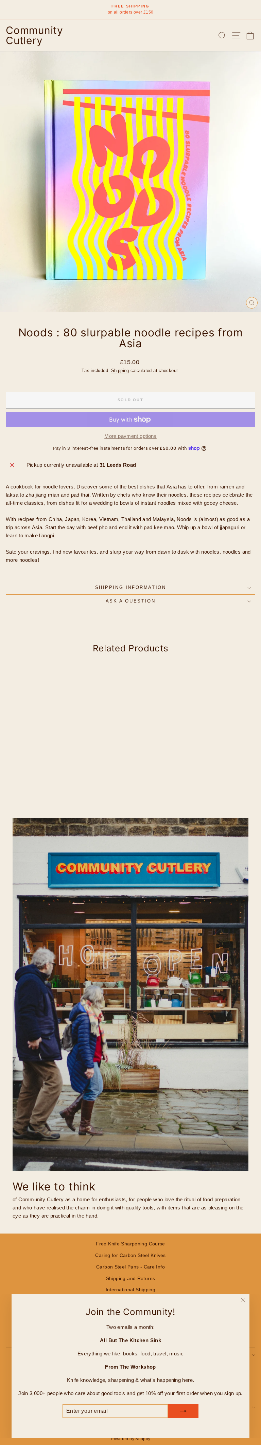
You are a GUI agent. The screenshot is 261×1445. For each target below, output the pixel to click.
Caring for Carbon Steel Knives (130, 1255)
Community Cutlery (34, 35)
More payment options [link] (130, 436)
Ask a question (130, 601)
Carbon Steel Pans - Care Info (130, 1267)
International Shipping (130, 1289)
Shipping (120, 370)
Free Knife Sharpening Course (130, 1243)
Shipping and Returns (130, 1278)
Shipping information (130, 587)
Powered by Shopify (130, 1439)
